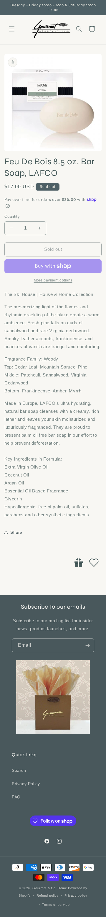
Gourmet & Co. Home (49, 888)
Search (19, 770)
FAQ (16, 797)
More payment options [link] (53, 280)
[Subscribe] (87, 645)
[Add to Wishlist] (94, 563)
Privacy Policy (26, 783)
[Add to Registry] (79, 563)
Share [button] (16, 532)
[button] (11, 28)
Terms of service (55, 904)
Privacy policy (75, 895)
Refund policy (48, 895)
